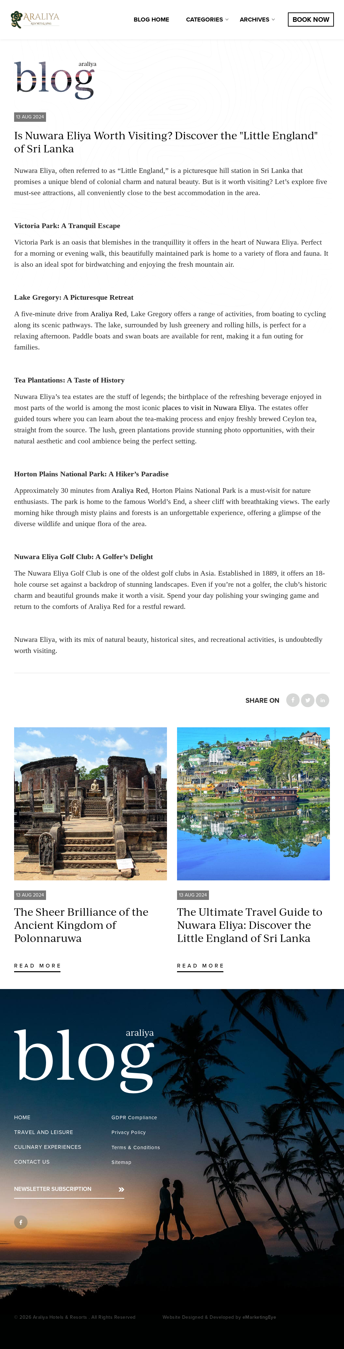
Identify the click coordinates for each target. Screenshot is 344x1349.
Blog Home (151, 19)
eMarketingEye (259, 1317)
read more (38, 965)
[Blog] (34, 19)
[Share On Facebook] (293, 700)
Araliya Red (108, 313)
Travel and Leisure (43, 1132)
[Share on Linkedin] (322, 700)
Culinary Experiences (47, 1147)
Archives (254, 19)
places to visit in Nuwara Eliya (208, 407)
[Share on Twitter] (307, 700)
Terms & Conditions (136, 1147)
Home (22, 1117)
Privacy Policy (129, 1132)
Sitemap (122, 1162)
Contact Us (32, 1162)
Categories (204, 19)
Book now (311, 20)
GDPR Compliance (134, 1118)
